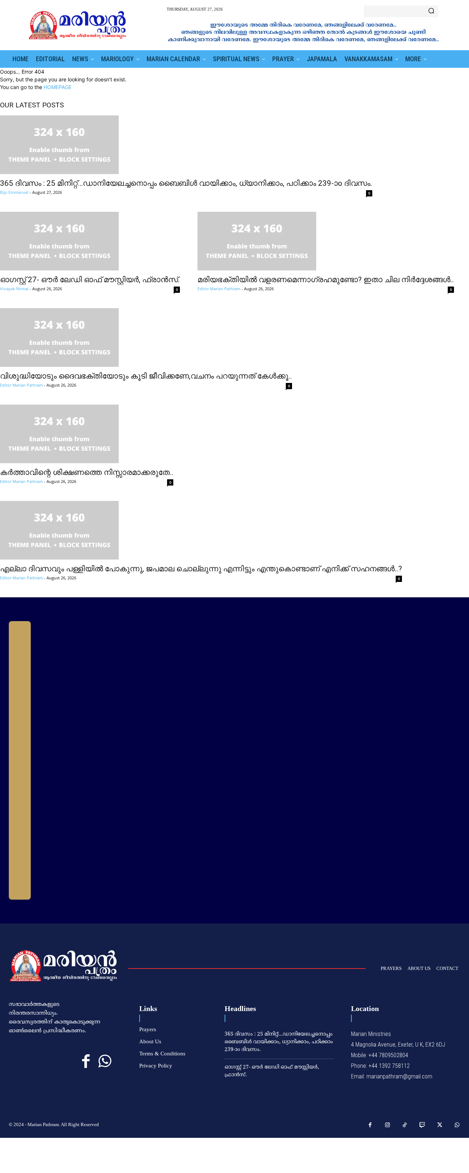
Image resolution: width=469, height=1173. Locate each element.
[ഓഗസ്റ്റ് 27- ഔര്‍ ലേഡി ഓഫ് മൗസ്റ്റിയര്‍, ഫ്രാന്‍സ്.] (90, 241)
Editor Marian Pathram (218, 288)
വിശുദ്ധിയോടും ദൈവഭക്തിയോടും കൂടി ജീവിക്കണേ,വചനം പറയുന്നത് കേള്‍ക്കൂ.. (146, 376)
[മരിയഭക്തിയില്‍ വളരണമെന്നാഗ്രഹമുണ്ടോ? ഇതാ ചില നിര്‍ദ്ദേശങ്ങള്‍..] (325, 241)
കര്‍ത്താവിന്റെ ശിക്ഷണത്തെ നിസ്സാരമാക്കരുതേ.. (86, 472)
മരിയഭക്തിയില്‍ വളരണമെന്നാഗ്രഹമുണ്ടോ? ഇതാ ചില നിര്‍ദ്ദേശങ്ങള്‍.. (325, 279)
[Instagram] (388, 1125)
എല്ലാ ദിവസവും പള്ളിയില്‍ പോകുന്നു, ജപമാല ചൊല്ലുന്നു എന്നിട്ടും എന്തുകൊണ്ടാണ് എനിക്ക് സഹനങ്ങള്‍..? (201, 568)
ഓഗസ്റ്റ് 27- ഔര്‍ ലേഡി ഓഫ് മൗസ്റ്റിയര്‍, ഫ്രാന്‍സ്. (90, 279)
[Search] (431, 11)
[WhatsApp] (104, 1061)
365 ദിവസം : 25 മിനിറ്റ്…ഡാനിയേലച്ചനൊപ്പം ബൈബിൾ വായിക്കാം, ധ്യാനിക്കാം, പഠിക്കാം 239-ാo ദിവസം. (186, 183)
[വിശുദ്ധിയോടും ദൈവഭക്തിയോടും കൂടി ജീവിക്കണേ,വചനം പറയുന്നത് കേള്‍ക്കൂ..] (146, 337)
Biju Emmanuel (14, 192)
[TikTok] (405, 1125)
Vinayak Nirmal (14, 288)
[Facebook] (85, 1061)
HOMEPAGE (57, 87)
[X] (440, 1125)
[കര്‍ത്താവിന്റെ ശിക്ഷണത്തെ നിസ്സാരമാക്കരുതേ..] (86, 434)
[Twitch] (422, 1125)
